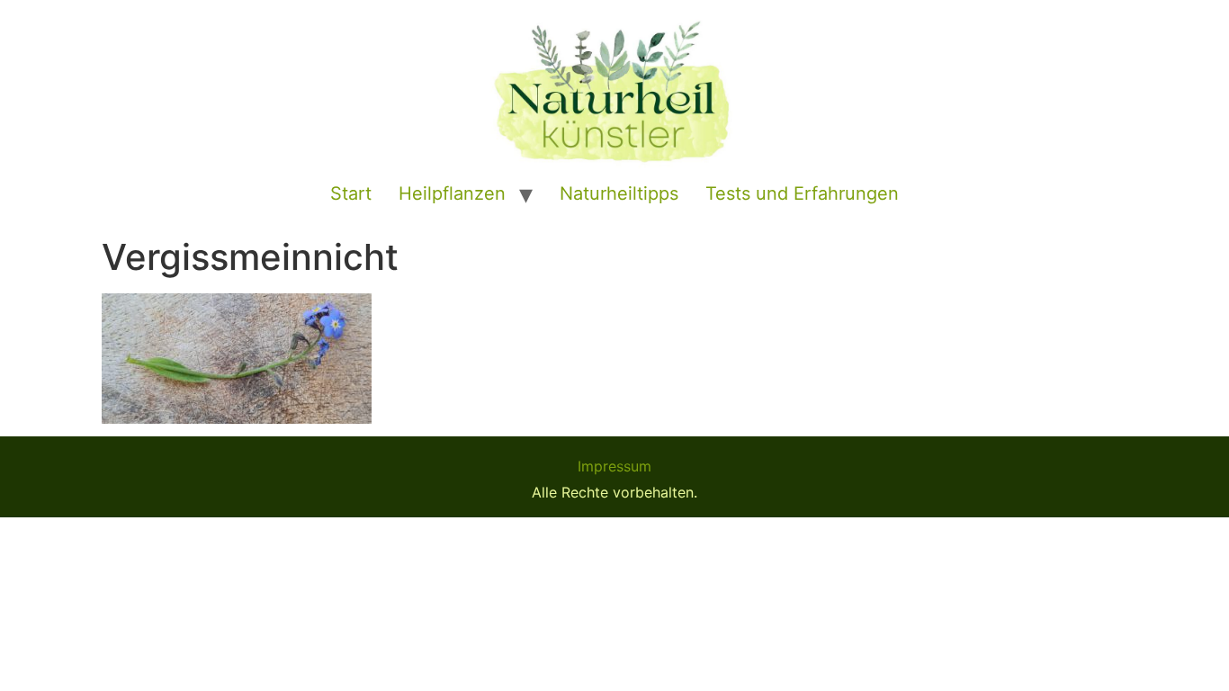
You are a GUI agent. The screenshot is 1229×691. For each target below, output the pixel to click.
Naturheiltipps (619, 193)
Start (351, 193)
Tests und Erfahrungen (802, 193)
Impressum (614, 466)
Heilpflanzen (452, 193)
